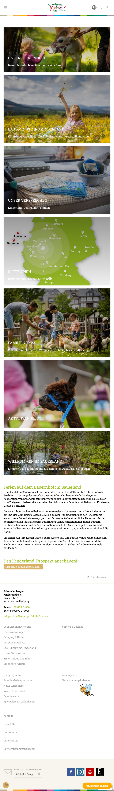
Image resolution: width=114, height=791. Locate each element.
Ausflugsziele (70, 675)
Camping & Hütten (14, 637)
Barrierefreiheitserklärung (19, 749)
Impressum (10, 732)
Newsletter (10, 724)
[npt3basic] (57, 7)
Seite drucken (97, 576)
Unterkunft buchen (97, 785)
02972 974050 (22, 607)
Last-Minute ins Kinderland (20, 648)
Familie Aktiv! (12, 696)
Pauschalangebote (14, 642)
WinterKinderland (14, 691)
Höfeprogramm (13, 675)
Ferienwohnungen (14, 632)
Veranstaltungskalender (76, 680)
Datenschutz (11, 740)
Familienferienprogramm (18, 680)
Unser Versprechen (15, 653)
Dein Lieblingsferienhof (17, 626)
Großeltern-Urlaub (14, 663)
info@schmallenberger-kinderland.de (26, 616)
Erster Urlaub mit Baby (17, 658)
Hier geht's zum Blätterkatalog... (23, 566)
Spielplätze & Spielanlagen (19, 701)
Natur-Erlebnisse (14, 685)
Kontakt (8, 715)
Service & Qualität (72, 626)
